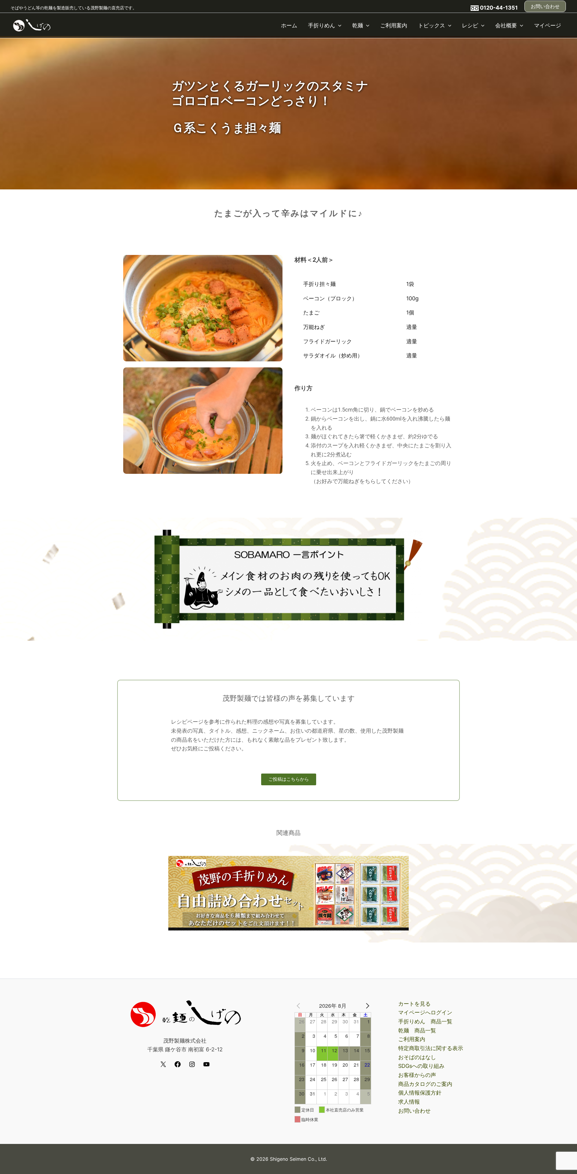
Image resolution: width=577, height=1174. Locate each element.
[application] (338, 25)
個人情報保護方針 (419, 1093)
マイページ (547, 25)
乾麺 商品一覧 (417, 1030)
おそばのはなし (417, 1057)
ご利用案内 (393, 25)
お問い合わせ (414, 1111)
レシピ (470, 25)
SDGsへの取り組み (421, 1066)
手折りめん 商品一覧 (425, 1021)
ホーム (289, 25)
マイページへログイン (425, 1012)
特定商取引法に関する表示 (430, 1048)
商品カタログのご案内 (425, 1084)
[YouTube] (206, 1066)
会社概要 (506, 25)
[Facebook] (177, 1066)
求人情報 (409, 1102)
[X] (163, 1066)
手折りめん (321, 25)
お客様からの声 (417, 1075)
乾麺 (357, 25)
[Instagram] (192, 1066)
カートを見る (414, 1004)
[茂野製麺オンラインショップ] (32, 25)
